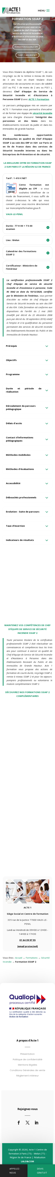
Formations (32, 957)
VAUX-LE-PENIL (14, 214)
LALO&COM (27, 1161)
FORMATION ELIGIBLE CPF (26, 46)
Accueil (18, 957)
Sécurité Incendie (14, 748)
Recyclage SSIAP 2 (17, 742)
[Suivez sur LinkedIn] (36, 1123)
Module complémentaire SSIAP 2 (27, 856)
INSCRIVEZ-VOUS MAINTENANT (27, 606)
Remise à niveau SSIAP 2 (20, 799)
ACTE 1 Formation (39, 99)
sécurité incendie (42, 113)
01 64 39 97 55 (27, 940)
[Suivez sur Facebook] (18, 1123)
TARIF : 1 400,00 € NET (27, 55)
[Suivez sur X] (27, 1123)
